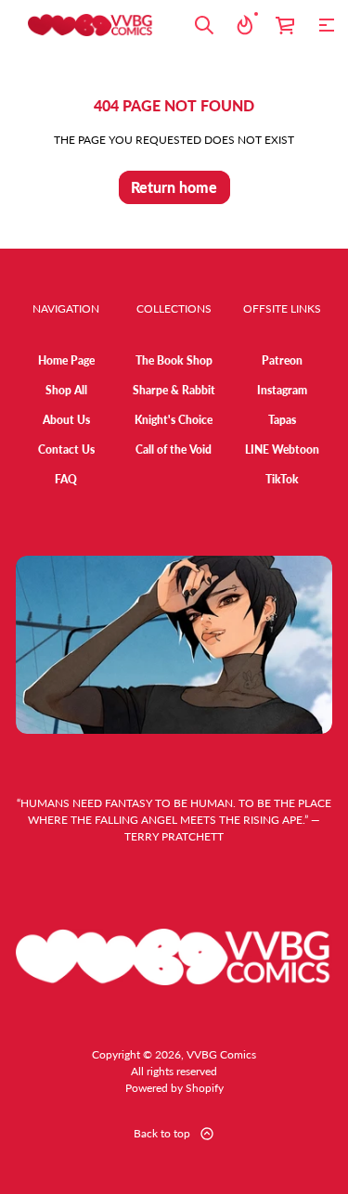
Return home (174, 187)
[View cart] (285, 25)
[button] (204, 25)
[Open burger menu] (327, 25)
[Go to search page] (204, 25)
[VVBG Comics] (90, 25)
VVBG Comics (221, 1054)
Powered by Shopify (174, 1088)
